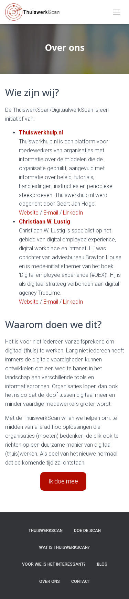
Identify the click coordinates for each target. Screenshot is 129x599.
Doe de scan (87, 530)
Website (29, 212)
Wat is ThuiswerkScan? (64, 547)
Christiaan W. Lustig (44, 221)
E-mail (50, 212)
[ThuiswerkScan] (35, 12)
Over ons (49, 581)
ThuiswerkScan (46, 530)
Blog (102, 564)
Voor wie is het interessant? (54, 564)
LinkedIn (73, 212)
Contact (80, 581)
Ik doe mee (63, 481)
